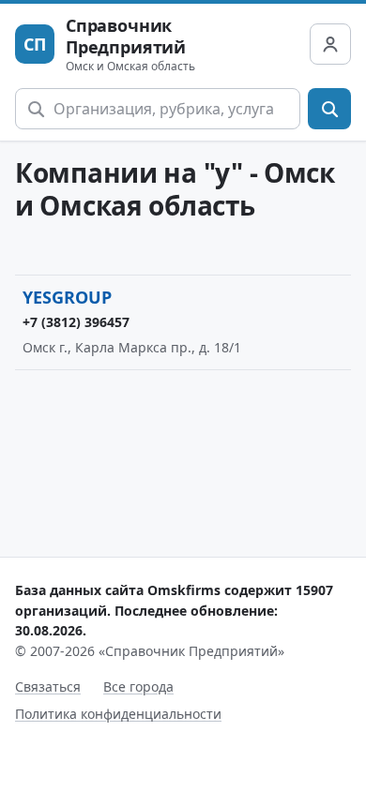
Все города (138, 686)
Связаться (48, 686)
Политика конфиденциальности (118, 714)
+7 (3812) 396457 (76, 322)
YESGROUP (67, 297)
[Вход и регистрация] (330, 44)
